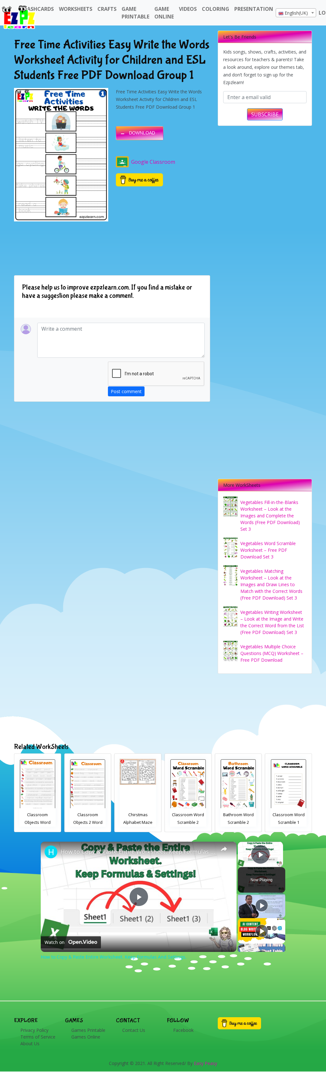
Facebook (183, 1030)
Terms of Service (37, 1037)
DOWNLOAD (142, 132)
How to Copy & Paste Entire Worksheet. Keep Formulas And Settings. (137, 851)
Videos (188, 8)
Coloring (215, 8)
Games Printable (88, 1030)
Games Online (85, 1037)
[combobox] (296, 12)
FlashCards (38, 8)
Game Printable (135, 12)
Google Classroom (153, 161)
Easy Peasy (205, 1063)
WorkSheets (75, 8)
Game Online (164, 12)
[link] (51, 851)
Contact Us (133, 1030)
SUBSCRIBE (265, 114)
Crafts (107, 8)
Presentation (253, 8)
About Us (29, 1043)
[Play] (261, 905)
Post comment (126, 391)
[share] (224, 849)
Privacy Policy (34, 1030)
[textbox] (296, 13)
